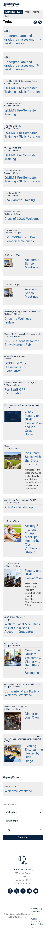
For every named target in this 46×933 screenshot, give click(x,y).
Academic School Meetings (32, 263)
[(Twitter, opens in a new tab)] (16, 891)
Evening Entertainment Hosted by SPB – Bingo (35, 753)
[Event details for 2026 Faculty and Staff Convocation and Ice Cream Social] (12, 416)
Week (27, 12)
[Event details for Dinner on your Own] (12, 721)
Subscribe (23, 837)
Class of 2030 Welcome (21, 218)
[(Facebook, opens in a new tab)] (10, 891)
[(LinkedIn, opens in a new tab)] (23, 891)
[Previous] (35, 22)
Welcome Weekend (18, 791)
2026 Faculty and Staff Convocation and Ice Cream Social (34, 423)
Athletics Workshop (18, 507)
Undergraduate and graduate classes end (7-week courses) (21, 66)
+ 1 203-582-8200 (23, 883)
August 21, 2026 (13, 12)
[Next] (40, 22)
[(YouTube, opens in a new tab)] (35, 891)
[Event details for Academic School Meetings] (8, 263)
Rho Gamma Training (19, 200)
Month (36, 12)
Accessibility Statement (37, 910)
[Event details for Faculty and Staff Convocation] (12, 578)
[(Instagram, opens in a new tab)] (29, 891)
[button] (23, 812)
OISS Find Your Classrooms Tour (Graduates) (16, 367)
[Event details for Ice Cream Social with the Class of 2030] (12, 460)
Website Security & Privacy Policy (37, 923)
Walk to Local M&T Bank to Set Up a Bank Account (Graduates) (22, 628)
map (39, 736)
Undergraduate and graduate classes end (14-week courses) (22, 39)
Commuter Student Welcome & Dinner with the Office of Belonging (33, 661)
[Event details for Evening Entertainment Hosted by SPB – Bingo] (12, 753)
